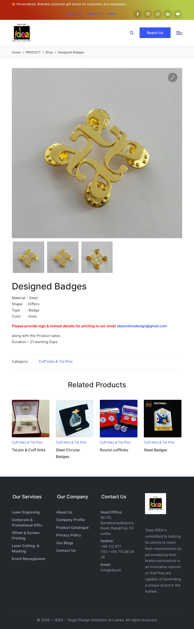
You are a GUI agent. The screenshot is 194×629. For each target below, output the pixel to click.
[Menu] (179, 32)
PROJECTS (95, 14)
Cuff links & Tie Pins (56, 361)
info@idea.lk (111, 570)
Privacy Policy (68, 535)
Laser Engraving (26, 512)
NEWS (111, 14)
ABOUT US (73, 14)
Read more (30, 437)
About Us (64, 512)
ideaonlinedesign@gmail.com (142, 326)
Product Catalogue (72, 527)
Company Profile (70, 519)
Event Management (28, 558)
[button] (155, 32)
